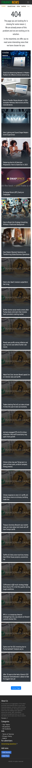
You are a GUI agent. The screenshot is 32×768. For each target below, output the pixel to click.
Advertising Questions (8, 744)
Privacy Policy (7, 736)
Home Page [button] (16, 688)
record (29, 6)
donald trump (11, 6)
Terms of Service (8, 734)
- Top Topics (5, 724)
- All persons (5, 727)
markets (23, 6)
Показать (3, 718)
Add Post (5, 756)
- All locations (6, 729)
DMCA (4, 738)
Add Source (6, 752)
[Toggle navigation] (28, 2)
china (18, 6)
